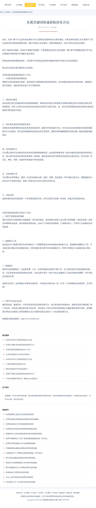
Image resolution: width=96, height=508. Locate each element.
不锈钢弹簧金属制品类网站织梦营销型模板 (21, 448)
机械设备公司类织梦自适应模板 (17, 472)
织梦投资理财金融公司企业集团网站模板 (20, 443)
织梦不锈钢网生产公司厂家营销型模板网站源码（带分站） (27, 438)
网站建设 (75, 5)
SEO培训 (63, 5)
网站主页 (20, 493)
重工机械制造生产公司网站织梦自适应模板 (21, 467)
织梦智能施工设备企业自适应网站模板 (20, 414)
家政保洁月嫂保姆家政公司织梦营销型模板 (21, 463)
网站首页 (8, 5)
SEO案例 (52, 5)
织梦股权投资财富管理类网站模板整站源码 (21, 429)
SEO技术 (30, 5)
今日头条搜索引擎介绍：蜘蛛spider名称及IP (22, 378)
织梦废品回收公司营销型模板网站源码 (20, 424)
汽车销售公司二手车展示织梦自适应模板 (20, 482)
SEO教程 (19, 5)
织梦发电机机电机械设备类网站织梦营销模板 (22, 419)
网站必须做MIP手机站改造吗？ (17, 369)
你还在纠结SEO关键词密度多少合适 (19, 340)
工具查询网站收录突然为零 (16, 364)
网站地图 (76, 493)
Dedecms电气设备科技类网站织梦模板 (19, 477)
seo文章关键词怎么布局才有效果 (17, 354)
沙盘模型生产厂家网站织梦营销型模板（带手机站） (25, 453)
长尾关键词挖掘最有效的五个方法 (18, 349)
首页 (1, 12)
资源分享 (86, 5)
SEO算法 (41, 5)
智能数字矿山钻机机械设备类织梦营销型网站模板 (24, 434)
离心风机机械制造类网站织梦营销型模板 (20, 458)
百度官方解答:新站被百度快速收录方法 (20, 345)
